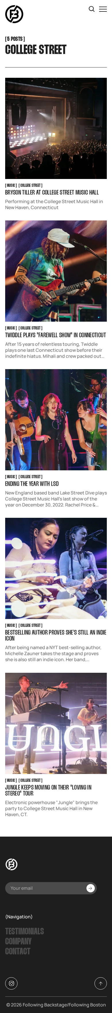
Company (18, 942)
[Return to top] (100, 983)
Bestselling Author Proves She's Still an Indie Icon (56, 636)
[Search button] (92, 9)
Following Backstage (45, 1005)
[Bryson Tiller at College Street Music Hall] (56, 128)
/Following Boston (86, 1005)
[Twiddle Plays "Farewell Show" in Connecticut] (56, 271)
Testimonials (24, 932)
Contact (17, 952)
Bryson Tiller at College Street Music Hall (52, 193)
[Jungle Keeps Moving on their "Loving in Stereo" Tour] (56, 723)
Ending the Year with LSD (32, 484)
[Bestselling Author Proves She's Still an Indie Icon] (56, 568)
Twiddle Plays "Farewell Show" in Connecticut (55, 336)
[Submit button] (90, 888)
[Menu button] (103, 9)
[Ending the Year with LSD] (56, 420)
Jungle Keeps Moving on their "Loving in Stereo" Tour (48, 791)
